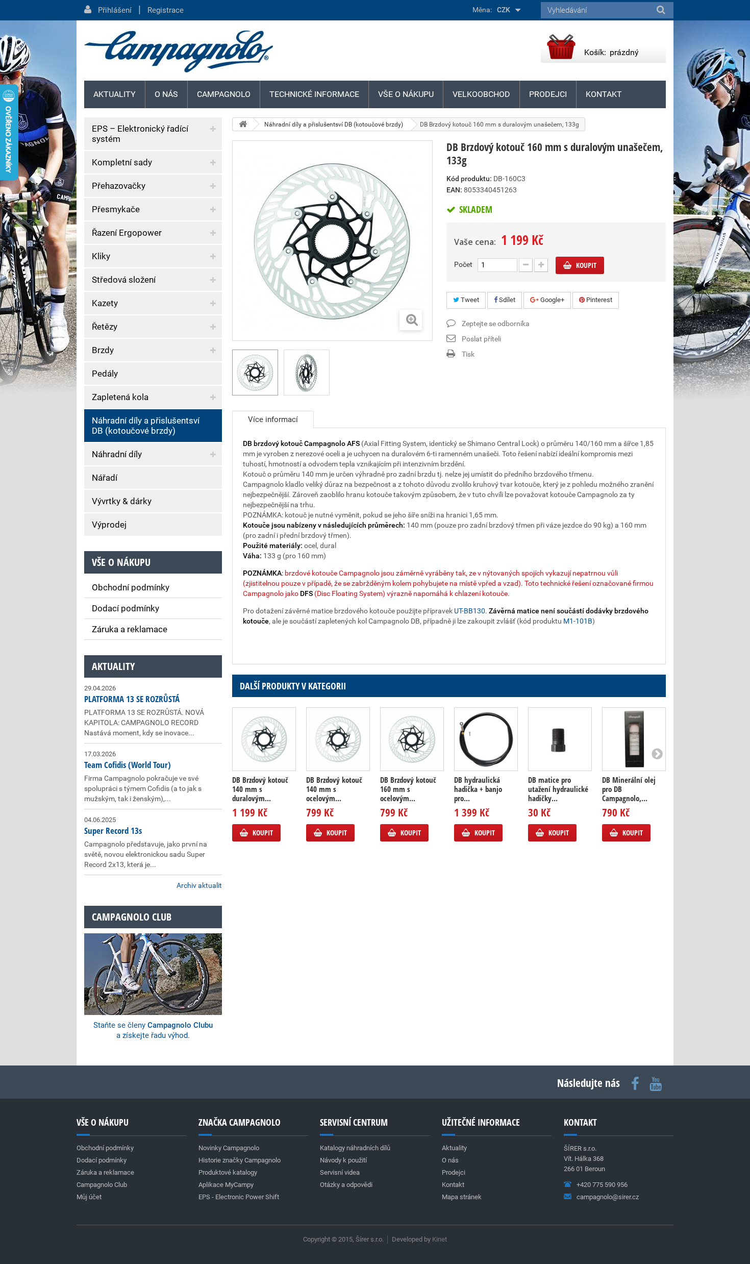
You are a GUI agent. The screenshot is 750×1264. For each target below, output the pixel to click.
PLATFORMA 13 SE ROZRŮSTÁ (132, 699)
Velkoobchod (481, 94)
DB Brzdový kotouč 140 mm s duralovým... (260, 789)
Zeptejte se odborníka (496, 323)
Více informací (273, 419)
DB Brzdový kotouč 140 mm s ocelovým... (334, 789)
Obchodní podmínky (130, 587)
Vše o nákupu (406, 94)
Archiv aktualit (199, 885)
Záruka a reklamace (129, 629)
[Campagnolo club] (153, 960)
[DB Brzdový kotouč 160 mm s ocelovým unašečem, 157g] (412, 739)
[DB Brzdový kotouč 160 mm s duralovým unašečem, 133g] (307, 372)
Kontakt (604, 94)
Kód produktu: (469, 179)
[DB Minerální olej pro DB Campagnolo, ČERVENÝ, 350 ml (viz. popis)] (634, 739)
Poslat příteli (481, 339)
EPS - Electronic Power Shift (238, 1197)
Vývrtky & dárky (122, 501)
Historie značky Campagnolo (239, 1160)
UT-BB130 (469, 611)
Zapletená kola (120, 397)
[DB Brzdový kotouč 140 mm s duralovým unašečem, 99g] (264, 739)
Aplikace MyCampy (226, 1184)
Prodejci (548, 94)
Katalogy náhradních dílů (355, 1148)
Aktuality (113, 666)
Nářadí (104, 478)
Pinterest (598, 300)
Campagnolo (224, 94)
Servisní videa (340, 1172)
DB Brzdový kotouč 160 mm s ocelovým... (408, 789)
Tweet (469, 300)
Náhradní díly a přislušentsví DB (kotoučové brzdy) (145, 425)
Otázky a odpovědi (346, 1184)
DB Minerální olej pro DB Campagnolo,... (629, 789)
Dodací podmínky (125, 608)
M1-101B (577, 621)
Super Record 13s (113, 830)
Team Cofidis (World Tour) (127, 765)
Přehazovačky (118, 186)
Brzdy (103, 350)
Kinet (439, 1239)
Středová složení (124, 280)
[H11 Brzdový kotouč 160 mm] (255, 372)
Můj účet (89, 1197)
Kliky (101, 256)
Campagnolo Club (102, 1184)
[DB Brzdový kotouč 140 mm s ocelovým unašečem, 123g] (338, 739)
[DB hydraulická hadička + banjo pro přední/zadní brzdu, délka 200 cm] (486, 739)
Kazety (105, 303)
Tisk (468, 354)
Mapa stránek (462, 1197)
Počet (463, 264)
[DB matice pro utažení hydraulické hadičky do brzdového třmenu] (560, 739)
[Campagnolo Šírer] (178, 51)
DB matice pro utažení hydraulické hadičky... (558, 789)
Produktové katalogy (227, 1172)
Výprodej (109, 524)
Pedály (105, 373)
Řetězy (104, 326)
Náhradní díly (117, 454)
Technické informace (314, 94)
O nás (166, 94)
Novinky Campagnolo (228, 1148)
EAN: (454, 190)
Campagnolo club (131, 917)
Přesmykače (116, 209)
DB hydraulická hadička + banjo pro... (478, 789)
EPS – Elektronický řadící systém (140, 133)
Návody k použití (343, 1160)
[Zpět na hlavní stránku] (243, 124)
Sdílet (506, 300)
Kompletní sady (122, 162)
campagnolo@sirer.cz (608, 1197)
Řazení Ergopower (127, 233)
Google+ (551, 300)
